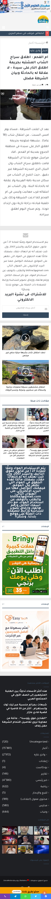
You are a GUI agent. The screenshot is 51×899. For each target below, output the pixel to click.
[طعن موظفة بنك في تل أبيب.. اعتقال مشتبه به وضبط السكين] (25, 849)
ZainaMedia (7, 881)
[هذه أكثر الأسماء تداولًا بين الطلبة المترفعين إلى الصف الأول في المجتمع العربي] (38, 414)
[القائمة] (3, 28)
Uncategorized (38, 742)
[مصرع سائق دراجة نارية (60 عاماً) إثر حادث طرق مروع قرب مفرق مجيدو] (9, 840)
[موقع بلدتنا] (43, 19)
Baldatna (23, 881)
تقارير (44, 774)
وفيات (43, 812)
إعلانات (43, 761)
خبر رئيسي (41, 780)
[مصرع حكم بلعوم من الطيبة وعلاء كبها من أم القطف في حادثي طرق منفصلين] (25, 840)
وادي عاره (35, 50)
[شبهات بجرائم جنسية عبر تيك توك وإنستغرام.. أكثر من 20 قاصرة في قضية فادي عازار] (13, 414)
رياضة (44, 786)
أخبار (31, 43)
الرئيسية (40, 43)
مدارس (43, 805)
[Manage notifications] (44, 893)
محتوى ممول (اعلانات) (34, 799)
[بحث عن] (47, 28)
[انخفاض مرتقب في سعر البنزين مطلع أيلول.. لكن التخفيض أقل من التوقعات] (13, 441)
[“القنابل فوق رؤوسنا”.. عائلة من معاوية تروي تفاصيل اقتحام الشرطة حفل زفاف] (38, 441)
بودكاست (41, 767)
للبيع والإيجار (40, 793)
